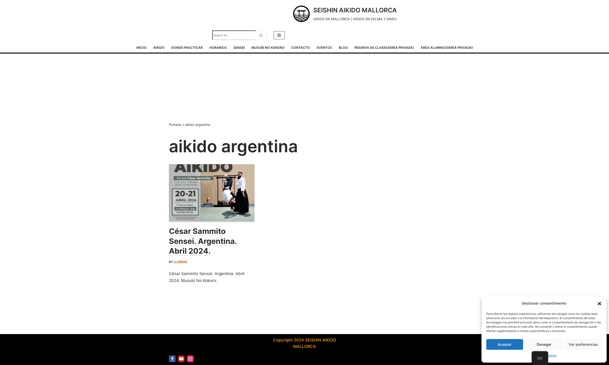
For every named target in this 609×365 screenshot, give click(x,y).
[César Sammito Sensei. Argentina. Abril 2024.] (212, 193)
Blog (343, 47)
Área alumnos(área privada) (447, 47)
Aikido (159, 47)
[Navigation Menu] (279, 35)
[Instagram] (190, 358)
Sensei (239, 47)
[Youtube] (181, 358)
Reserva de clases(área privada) (384, 47)
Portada (175, 125)
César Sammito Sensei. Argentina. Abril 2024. (203, 241)
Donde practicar (187, 47)
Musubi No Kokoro (268, 47)
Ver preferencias (583, 344)
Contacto (300, 47)
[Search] (261, 35)
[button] (599, 303)
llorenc (180, 262)
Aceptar (505, 344)
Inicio (141, 47)
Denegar (544, 344)
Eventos (324, 47)
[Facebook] (172, 358)
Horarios (218, 47)
